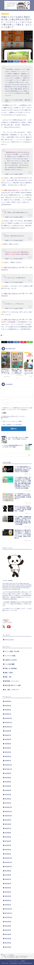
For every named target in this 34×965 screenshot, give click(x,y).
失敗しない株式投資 (11, 668)
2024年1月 (8, 803)
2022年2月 (8, 900)
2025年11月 (8, 722)
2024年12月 (8, 765)
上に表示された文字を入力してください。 (13, 416)
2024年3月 (8, 794)
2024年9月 (8, 773)
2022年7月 (8, 879)
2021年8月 (8, 926)
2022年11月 (8, 862)
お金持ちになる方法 (11, 660)
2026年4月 (8, 705)
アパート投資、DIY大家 (12, 651)
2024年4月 (8, 790)
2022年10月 (8, 866)
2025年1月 (8, 760)
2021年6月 (8, 934)
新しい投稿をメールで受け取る (12, 424)
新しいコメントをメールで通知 (12, 421)
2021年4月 (8, 943)
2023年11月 (8, 811)
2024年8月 (8, 777)
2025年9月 (8, 731)
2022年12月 (8, 858)
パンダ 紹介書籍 (5, 13)
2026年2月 (8, 709)
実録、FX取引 (9, 672)
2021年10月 (8, 917)
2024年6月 (8, 782)
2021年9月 (8, 921)
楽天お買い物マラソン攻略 (13, 685)
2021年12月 (8, 909)
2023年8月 (8, 824)
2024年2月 (8, 799)
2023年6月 (8, 832)
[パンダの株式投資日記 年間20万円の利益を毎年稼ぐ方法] (17, 7)
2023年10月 (8, 815)
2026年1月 (8, 714)
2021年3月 (8, 947)
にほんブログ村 (7, 622)
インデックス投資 (10, 655)
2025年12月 (8, 718)
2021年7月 (8, 930)
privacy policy (9, 639)
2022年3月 (8, 896)
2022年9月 (8, 871)
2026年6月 (8, 701)
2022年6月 (8, 883)
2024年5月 (8, 786)
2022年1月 (8, 904)
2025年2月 (8, 756)
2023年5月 (8, 837)
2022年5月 (8, 887)
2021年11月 (8, 913)
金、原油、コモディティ (12, 689)
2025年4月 (8, 748)
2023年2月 (8, 849)
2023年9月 (8, 820)
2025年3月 (8, 752)
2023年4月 (8, 841)
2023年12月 (8, 807)
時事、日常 (8, 677)
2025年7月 (8, 735)
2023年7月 (8, 828)
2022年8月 (8, 875)
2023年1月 (8, 854)
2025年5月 (8, 743)
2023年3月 (8, 845)
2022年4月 (8, 892)
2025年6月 (8, 739)
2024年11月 (8, 769)
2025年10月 (8, 726)
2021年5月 (8, 938)
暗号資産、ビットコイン (12, 681)
